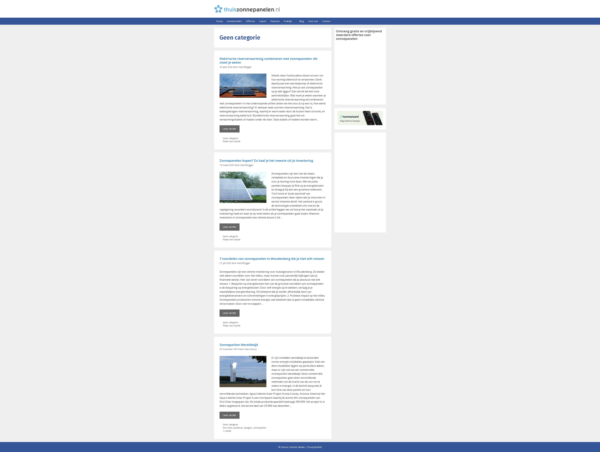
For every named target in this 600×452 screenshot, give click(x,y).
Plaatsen (275, 21)
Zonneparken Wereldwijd (239, 345)
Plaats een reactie (231, 141)
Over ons (313, 21)
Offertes (250, 21)
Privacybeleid (314, 447)
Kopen (262, 21)
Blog (301, 21)
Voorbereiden (234, 21)
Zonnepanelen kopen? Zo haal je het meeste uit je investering (266, 160)
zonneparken (259, 427)
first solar (227, 427)
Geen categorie (230, 138)
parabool (237, 427)
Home (219, 21)
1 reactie (227, 430)
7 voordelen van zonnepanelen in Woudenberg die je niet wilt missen (272, 259)
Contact (326, 21)
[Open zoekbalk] (382, 21)
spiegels (248, 427)
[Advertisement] (360, 182)
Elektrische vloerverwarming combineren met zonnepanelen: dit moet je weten (269, 61)
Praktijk (288, 21)
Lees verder (229, 128)
